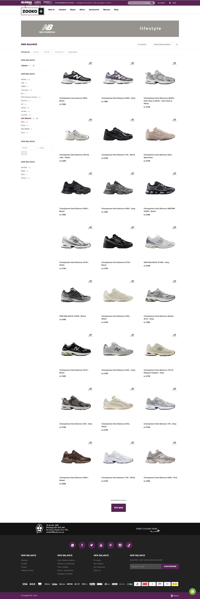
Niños (82, 9)
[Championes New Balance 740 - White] (118, 456)
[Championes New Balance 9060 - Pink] (160, 456)
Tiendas (24, 567)
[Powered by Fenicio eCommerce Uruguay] (175, 596)
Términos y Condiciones (65, 564)
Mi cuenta (97, 560)
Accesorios (94, 9)
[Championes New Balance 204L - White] (118, 295)
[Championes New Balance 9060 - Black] (76, 187)
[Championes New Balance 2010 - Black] (76, 349)
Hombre (62, 9)
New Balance (59, 52)
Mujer (73, 9)
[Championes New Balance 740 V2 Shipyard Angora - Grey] (160, 349)
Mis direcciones (99, 567)
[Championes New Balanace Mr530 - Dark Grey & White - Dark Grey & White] (160, 77)
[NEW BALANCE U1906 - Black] (76, 295)
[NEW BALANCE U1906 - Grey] (160, 241)
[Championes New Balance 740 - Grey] (160, 403)
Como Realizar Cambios (66, 560)
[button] (151, 3)
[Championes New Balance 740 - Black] (118, 133)
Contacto (24, 564)
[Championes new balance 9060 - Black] (76, 77)
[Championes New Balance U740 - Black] (118, 241)
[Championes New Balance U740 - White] (76, 241)
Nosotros (24, 560)
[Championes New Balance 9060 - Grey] (118, 77)
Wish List (97, 570)
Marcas (106, 9)
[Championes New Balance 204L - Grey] (118, 349)
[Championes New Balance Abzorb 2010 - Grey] (160, 295)
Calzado (36, 52)
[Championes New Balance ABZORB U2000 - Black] (160, 187)
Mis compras (98, 564)
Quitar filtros (72, 52)
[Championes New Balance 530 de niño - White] (76, 133)
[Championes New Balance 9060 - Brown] (76, 456)
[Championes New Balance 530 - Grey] (76, 403)
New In (51, 9)
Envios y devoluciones (65, 570)
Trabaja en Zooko (27, 570)
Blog (116, 9)
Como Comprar (62, 567)
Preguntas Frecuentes (65, 574)
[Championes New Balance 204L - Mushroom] (160, 133)
